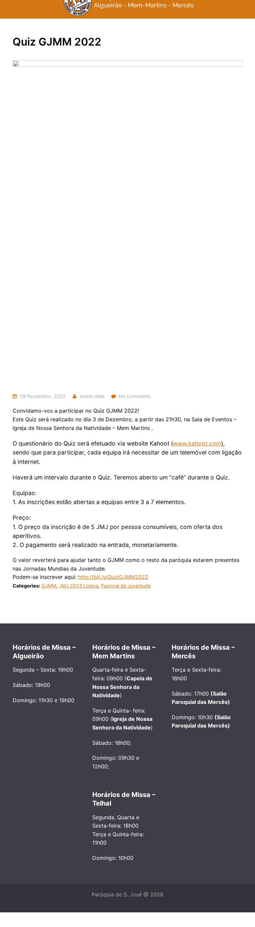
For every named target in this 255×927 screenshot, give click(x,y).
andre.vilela (91, 396)
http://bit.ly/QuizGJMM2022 (113, 577)
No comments (135, 396)
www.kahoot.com (197, 443)
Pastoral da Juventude (126, 586)
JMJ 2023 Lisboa (78, 586)
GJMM (49, 586)
